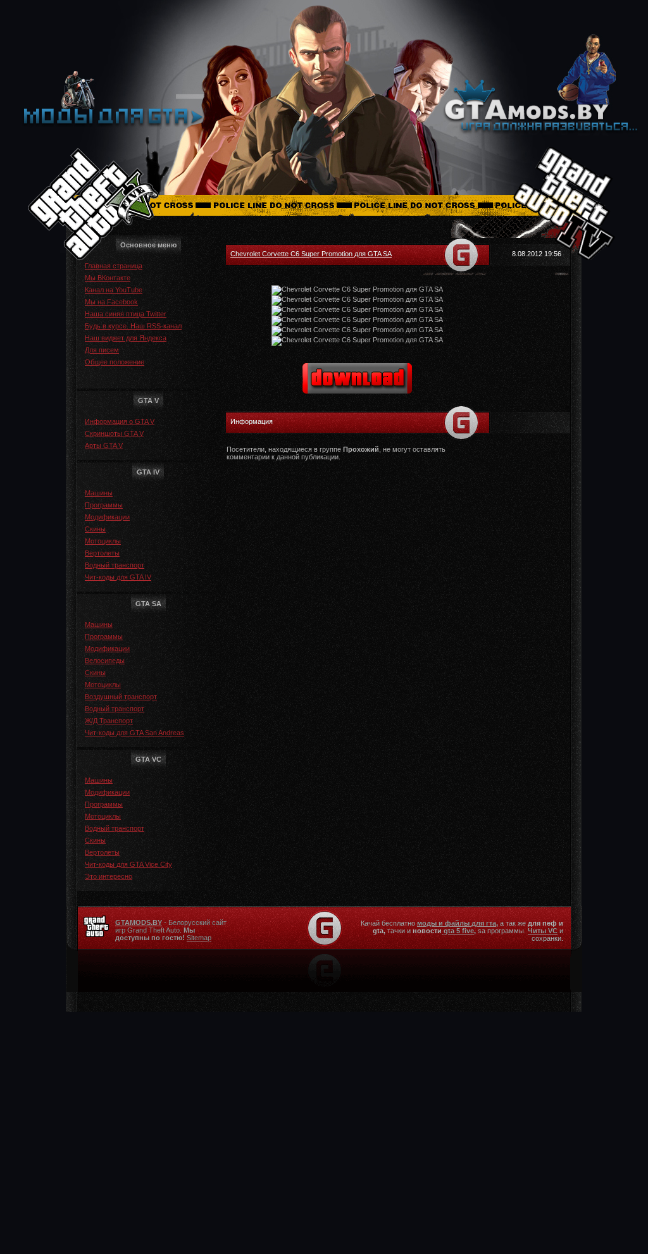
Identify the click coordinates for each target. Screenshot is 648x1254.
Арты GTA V (104, 445)
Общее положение (114, 362)
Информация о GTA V (119, 421)
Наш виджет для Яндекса (125, 338)
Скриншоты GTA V (114, 433)
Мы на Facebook (111, 302)
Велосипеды (105, 660)
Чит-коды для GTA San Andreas (134, 732)
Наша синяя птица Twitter (125, 314)
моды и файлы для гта (456, 923)
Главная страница (113, 266)
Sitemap (199, 937)
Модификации (107, 517)
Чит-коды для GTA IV (118, 577)
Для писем (102, 350)
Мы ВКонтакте (107, 278)
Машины (99, 493)
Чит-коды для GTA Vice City (128, 864)
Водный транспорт (114, 565)
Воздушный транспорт (121, 696)
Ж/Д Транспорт (109, 720)
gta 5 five (458, 930)
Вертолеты (102, 553)
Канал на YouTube (113, 290)
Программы (104, 505)
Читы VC (543, 930)
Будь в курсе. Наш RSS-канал (133, 326)
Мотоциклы (103, 541)
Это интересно (108, 876)
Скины (95, 529)
